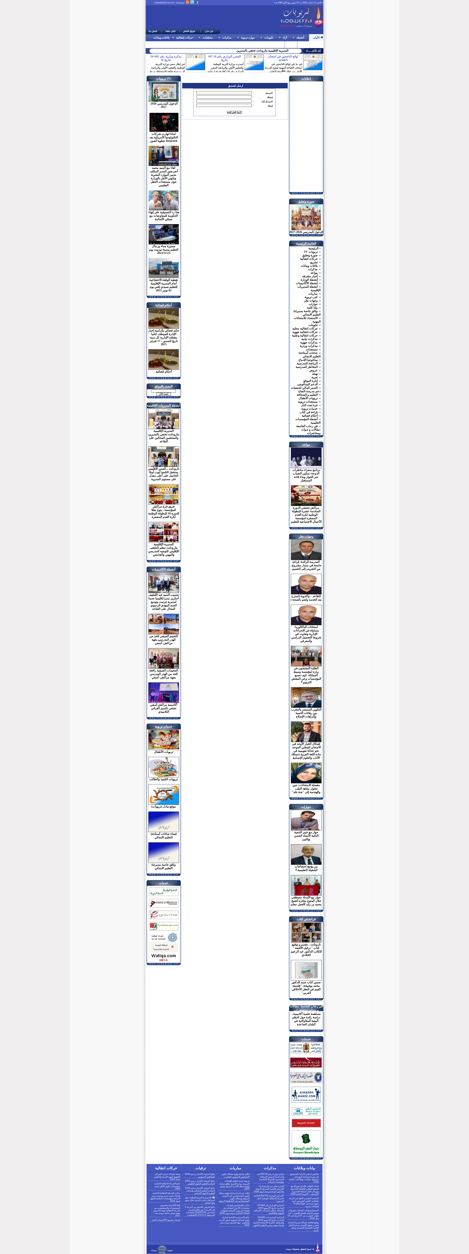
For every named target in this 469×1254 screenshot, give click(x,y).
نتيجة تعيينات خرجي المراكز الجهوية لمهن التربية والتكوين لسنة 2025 (167, 1177)
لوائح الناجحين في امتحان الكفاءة (283, 58)
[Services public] (306, 1128)
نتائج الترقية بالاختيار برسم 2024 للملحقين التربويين (200, 1175)
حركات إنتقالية (184, 37)
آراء (285, 37)
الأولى (316, 37)
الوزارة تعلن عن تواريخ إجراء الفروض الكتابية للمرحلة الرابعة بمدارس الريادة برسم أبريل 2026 (269, 1189)
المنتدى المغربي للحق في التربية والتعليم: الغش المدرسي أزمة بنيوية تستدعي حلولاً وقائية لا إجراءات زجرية (304, 1202)
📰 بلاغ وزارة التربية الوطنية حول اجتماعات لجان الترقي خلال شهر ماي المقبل (200, 1200)
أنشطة (300, 37)
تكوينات (268, 37)
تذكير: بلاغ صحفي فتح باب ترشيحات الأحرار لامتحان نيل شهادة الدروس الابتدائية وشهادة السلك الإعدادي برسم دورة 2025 (235, 1209)
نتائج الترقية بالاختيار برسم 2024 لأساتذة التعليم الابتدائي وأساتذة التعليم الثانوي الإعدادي (200, 1191)
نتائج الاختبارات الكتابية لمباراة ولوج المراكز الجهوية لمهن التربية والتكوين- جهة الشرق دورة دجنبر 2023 (234, 1221)
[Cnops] (306, 1116)
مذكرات (226, 37)
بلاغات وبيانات (161, 37)
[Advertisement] (212, 17)
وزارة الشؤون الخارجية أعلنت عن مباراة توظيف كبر (257, 50)
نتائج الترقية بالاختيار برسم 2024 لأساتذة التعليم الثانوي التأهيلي (200, 1182)
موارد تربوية (248, 37)
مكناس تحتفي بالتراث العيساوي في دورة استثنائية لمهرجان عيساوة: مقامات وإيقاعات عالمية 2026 (304, 1178)
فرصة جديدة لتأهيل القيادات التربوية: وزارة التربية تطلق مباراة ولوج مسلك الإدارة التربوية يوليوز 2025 (234, 1185)
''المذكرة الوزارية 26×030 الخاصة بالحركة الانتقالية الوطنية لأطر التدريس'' (269, 1198)
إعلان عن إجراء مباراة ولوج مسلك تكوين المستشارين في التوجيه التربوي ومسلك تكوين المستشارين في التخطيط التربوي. (234, 1197)
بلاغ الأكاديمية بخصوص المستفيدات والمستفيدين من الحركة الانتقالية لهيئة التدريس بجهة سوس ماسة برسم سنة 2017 (166, 1210)
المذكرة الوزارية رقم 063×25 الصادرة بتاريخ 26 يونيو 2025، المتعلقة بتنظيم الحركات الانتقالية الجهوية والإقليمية (269, 1209)
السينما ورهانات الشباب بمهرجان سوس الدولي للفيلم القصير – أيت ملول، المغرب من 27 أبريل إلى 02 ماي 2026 (303, 1214)
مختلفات (208, 37)
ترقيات (303, 44)
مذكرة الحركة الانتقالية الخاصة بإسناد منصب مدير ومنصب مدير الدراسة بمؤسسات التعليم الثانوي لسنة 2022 (165, 1197)
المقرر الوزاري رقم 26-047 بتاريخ (224, 58)
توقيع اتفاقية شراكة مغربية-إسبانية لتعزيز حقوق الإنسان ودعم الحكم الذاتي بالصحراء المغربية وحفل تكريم (303, 1226)
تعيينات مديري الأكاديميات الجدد (166, 1220)
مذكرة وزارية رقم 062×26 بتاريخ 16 (166, 58)
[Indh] (163, 896)
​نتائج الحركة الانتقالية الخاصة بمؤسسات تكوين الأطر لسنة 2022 (167, 1186)
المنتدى (291, 44)
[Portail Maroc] (306, 1101)
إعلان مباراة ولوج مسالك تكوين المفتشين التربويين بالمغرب (235, 1175)
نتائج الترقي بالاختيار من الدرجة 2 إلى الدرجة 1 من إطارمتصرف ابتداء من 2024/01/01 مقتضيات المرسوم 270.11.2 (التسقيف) (200, 1211)
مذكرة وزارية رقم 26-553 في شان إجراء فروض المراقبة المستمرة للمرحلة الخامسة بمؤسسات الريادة (270, 1178)
